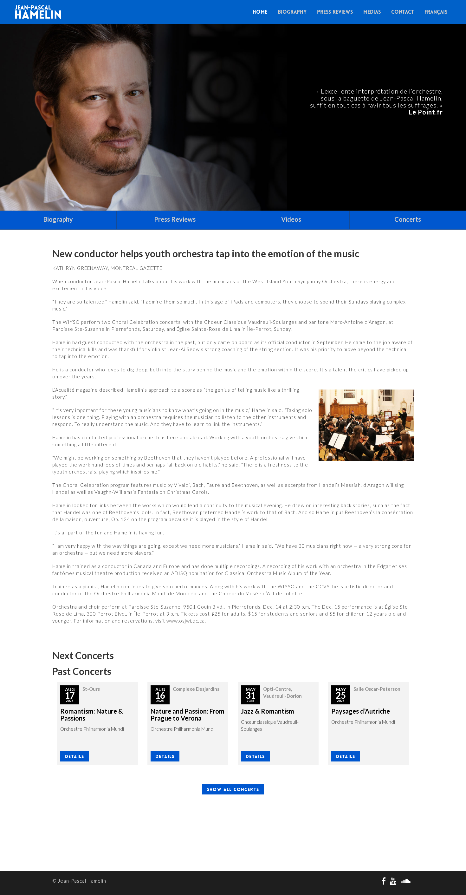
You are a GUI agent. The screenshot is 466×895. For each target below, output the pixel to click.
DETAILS (74, 756)
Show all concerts (233, 789)
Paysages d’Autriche (360, 711)
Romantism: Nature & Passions (91, 714)
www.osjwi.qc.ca (185, 621)
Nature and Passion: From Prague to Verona (187, 714)
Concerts (407, 219)
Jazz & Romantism (267, 711)
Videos (291, 219)
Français (435, 12)
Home (260, 12)
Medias (372, 12)
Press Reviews (335, 12)
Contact (402, 12)
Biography (292, 12)
